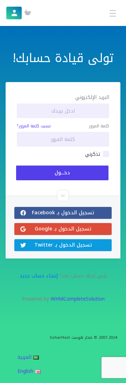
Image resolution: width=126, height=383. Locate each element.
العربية (25, 357)
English (26, 371)
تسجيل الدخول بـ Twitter (63, 245)
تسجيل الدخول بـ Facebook (63, 212)
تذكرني (92, 154)
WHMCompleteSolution (78, 299)
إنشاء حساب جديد (39, 276)
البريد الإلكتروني (92, 97)
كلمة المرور (99, 126)
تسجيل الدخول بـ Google (63, 229)
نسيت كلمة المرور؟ (34, 126)
